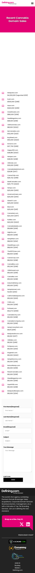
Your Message (8, 447)
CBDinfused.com (13, 270)
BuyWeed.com (12, 138)
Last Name (11, 417)
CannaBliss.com (13, 264)
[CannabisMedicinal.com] (3, 169)
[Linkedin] (28, 524)
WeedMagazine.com (14, 378)
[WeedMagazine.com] (3, 378)
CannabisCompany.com (15, 321)
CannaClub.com (13, 175)
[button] (31, 3)
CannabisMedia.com (14, 226)
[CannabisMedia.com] (3, 226)
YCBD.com (11, 302)
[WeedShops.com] (3, 245)
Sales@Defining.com (11, 524)
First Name (11, 407)
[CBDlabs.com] (3, 340)
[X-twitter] (22, 524)
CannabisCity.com (13, 315)
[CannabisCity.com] (3, 315)
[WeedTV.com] (3, 201)
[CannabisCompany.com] (3, 321)
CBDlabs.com (12, 340)
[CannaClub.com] (3, 175)
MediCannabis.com (14, 182)
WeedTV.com (12, 201)
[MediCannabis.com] (3, 182)
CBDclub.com (12, 163)
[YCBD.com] (3, 302)
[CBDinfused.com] (3, 270)
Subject (6, 437)
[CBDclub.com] (3, 163)
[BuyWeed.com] (3, 138)
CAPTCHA (6, 477)
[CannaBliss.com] (3, 264)
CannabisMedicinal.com (15, 169)
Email (9, 427)
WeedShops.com (13, 245)
